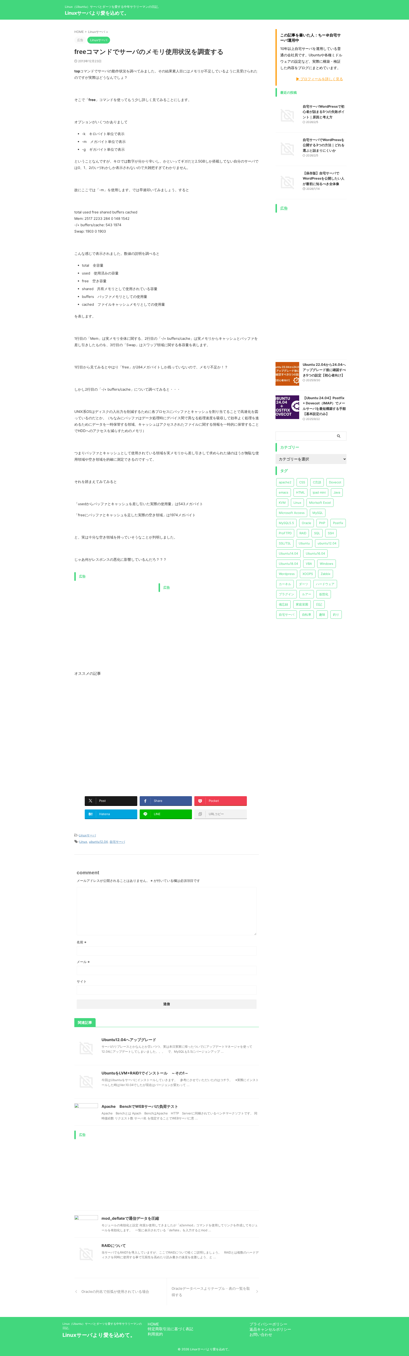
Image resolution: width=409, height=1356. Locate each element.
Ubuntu (304, 543)
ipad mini (319, 492)
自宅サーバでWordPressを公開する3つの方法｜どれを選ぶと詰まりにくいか (324, 145)
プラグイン (286, 594)
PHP (322, 523)
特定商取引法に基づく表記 (170, 1328)
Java (336, 492)
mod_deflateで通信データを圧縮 (130, 1218)
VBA (309, 563)
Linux (83, 842)
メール (83, 962)
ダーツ (303, 584)
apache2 (285, 482)
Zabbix (325, 574)
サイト (82, 981)
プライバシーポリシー (268, 1324)
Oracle (306, 523)
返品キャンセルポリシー (270, 1329)
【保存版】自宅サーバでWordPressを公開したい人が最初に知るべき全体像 (323, 178)
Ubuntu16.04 (315, 553)
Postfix (338, 523)
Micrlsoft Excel (320, 502)
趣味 (322, 614)
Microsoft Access (292, 513)
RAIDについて (114, 1245)
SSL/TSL (285, 543)
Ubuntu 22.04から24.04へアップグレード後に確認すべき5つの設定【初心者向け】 (324, 369)
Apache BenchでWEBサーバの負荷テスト (140, 1106)
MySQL (317, 513)
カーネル (285, 584)
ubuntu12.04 (98, 842)
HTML (300, 492)
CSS (302, 482)
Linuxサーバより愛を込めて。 (97, 13)
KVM (282, 502)
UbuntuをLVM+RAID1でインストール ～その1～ (145, 1073)
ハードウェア (325, 584)
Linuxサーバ (87, 835)
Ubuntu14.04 (288, 553)
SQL (317, 533)
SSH (331, 533)
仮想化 (323, 594)
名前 (81, 942)
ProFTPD (285, 533)
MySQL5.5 (286, 523)
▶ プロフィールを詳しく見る (319, 79)
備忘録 (283, 604)
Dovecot (335, 482)
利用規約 (155, 1334)
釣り (336, 614)
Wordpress (287, 574)
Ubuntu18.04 (288, 563)
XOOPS (307, 574)
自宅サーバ (117, 842)
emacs (283, 492)
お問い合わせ (260, 1334)
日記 (319, 604)
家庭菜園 (302, 604)
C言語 (317, 482)
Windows (326, 563)
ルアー (306, 594)
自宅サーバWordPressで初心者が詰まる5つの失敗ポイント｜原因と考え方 (324, 111)
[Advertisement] (114, 616)
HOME (153, 1324)
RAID (302, 533)
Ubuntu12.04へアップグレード (129, 1039)
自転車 (306, 614)
